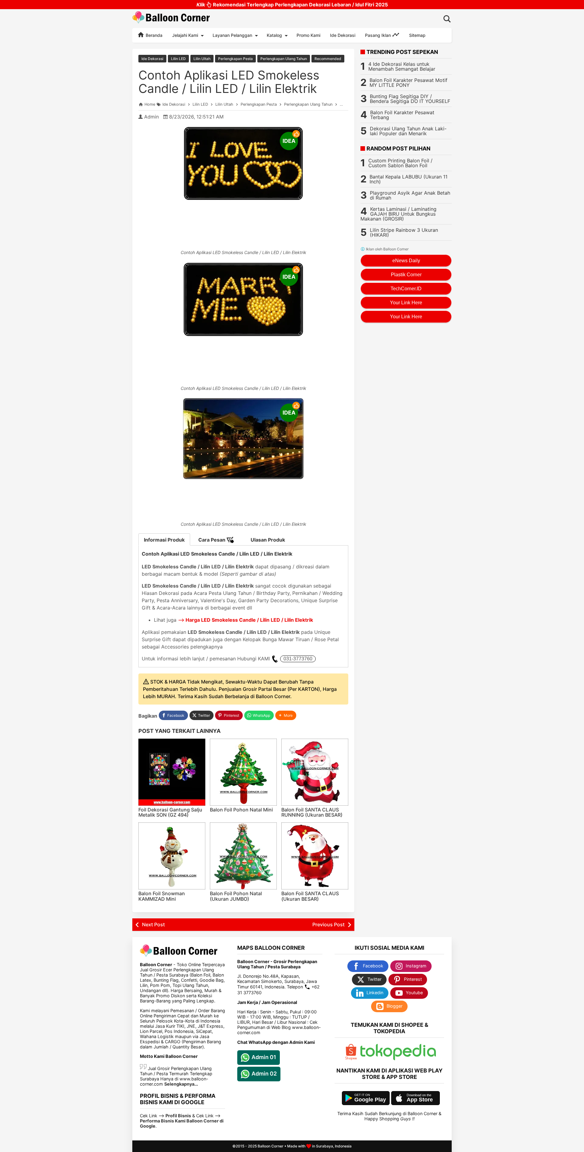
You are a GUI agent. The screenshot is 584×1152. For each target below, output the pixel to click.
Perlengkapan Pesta (235, 58)
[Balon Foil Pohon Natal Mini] (243, 772)
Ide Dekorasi (342, 35)
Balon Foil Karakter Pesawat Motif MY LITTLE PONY (408, 82)
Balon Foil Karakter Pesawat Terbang (402, 114)
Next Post (153, 924)
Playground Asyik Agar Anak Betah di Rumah (410, 195)
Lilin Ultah (201, 58)
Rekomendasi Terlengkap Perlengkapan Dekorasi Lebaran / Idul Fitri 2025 (292, 5)
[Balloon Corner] (171, 18)
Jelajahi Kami (185, 35)
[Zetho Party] (351, 1058)
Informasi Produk (164, 540)
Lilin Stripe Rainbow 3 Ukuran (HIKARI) (404, 232)
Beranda (153, 35)
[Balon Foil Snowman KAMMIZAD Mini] (171, 855)
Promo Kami (308, 35)
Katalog (274, 35)
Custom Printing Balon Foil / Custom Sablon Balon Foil (400, 162)
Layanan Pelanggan (232, 35)
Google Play (370, 1100)
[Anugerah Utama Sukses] (398, 1058)
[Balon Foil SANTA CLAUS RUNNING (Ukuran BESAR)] (314, 772)
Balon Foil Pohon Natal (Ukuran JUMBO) (236, 896)
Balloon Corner (270, 1146)
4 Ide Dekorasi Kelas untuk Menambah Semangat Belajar (401, 66)
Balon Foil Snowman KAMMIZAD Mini (161, 896)
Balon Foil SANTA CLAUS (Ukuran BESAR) (310, 896)
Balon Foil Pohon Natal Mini (241, 810)
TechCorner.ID (406, 288)
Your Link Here (406, 302)
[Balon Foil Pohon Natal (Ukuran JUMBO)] (243, 855)
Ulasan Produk (268, 540)
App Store (420, 1100)
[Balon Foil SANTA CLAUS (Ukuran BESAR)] (314, 855)
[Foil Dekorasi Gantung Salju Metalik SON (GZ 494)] (171, 772)
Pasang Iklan (378, 35)
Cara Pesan (212, 540)
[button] (285, 715)
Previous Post (328, 924)
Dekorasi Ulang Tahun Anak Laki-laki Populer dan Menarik (408, 130)
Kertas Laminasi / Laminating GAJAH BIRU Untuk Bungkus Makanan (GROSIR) (398, 214)
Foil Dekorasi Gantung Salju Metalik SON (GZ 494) (170, 812)
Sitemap (417, 35)
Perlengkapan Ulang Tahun (283, 58)
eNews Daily (406, 260)
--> (245, 620)
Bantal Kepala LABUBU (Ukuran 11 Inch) (408, 179)
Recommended (328, 58)
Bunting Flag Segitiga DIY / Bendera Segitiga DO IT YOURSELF (410, 98)
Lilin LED (178, 58)
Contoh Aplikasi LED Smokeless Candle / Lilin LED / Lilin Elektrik (228, 82)
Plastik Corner (406, 274)
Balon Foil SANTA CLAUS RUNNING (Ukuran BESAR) (311, 812)
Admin (151, 117)
